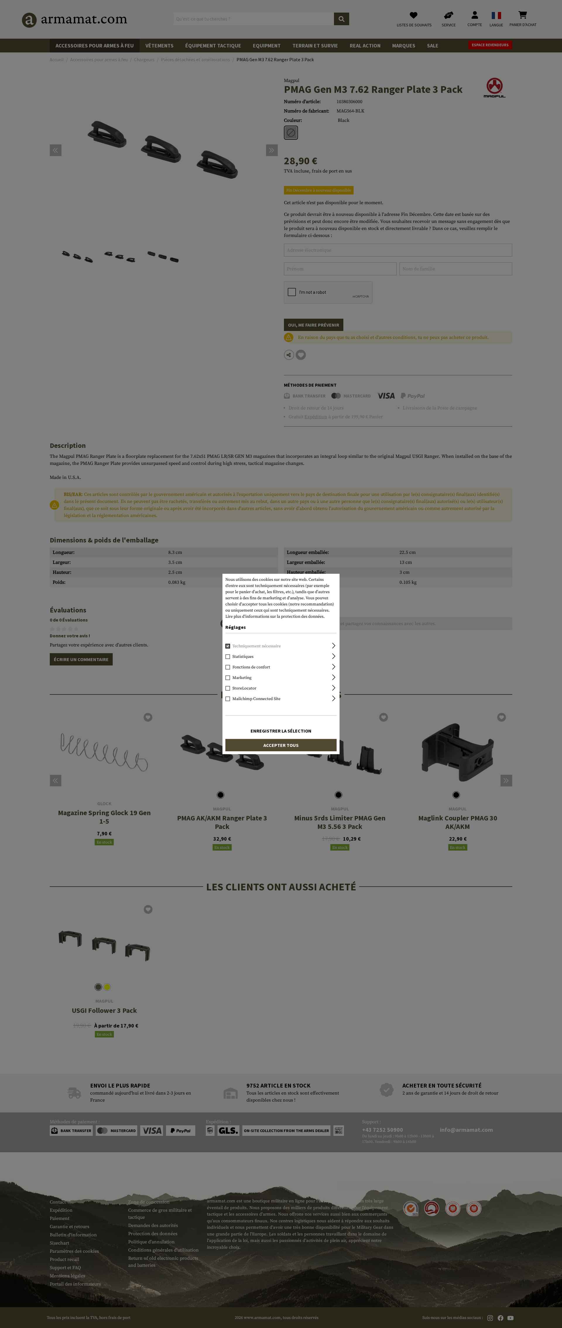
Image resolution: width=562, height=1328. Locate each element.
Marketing (241, 677)
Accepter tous (281, 745)
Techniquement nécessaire (256, 646)
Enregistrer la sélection (281, 731)
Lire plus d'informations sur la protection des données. (275, 616)
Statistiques (242, 656)
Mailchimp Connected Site (256, 698)
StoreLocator (244, 688)
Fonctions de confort (251, 667)
